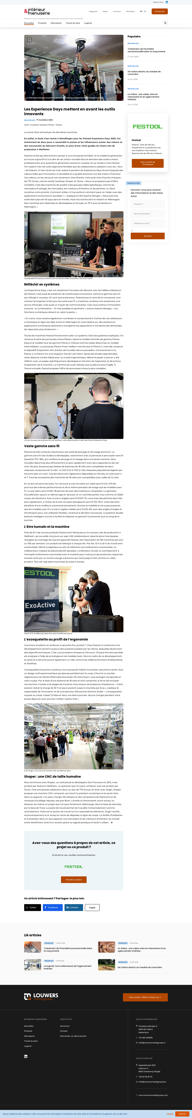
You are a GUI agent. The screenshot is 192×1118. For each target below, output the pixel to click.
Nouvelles (29, 23)
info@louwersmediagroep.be (152, 1082)
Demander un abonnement (73, 1036)
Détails (170, 1114)
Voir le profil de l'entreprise (148, 163)
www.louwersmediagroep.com (153, 1095)
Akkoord (182, 1114)
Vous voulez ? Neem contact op (144, 997)
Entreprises (160, 11)
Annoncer (117, 11)
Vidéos (105, 11)
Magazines (93, 11)
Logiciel (88, 23)
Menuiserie (56, 23)
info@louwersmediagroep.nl (152, 1043)
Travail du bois (73, 23)
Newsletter (130, 11)
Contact (64, 1031)
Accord (147, 236)
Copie (92, 907)
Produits (42, 23)
